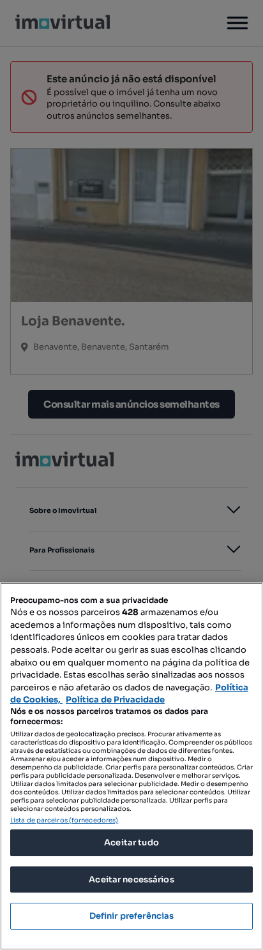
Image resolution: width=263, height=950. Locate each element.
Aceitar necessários (131, 879)
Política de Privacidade (115, 699)
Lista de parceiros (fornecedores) (64, 820)
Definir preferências (131, 915)
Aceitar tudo (131, 842)
